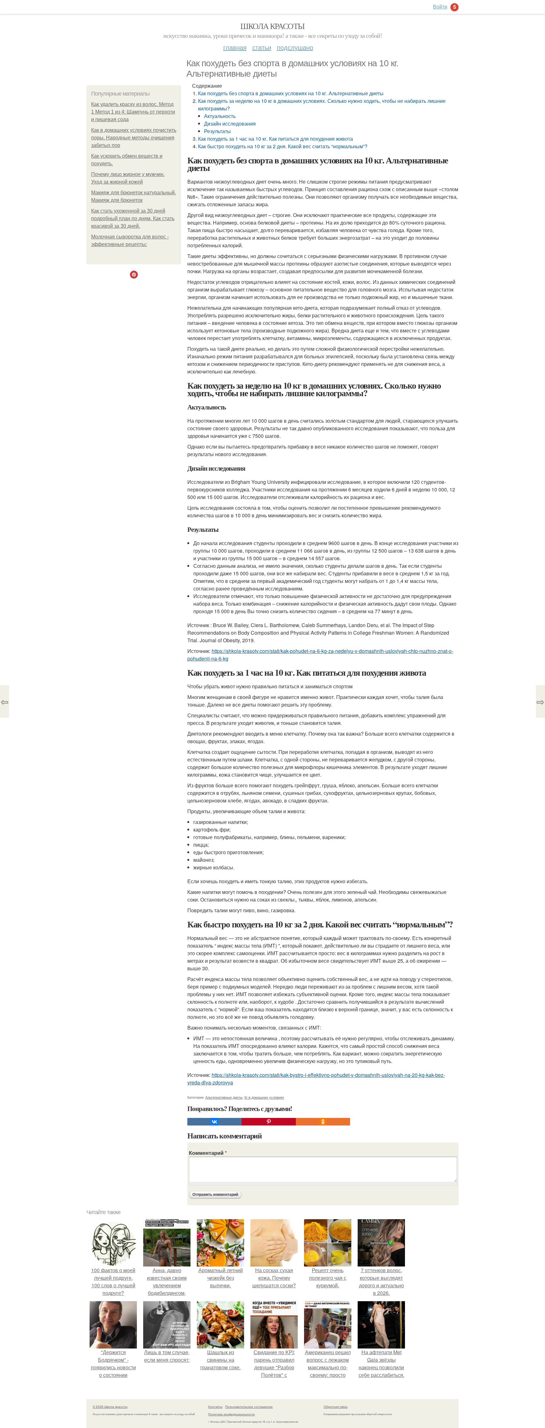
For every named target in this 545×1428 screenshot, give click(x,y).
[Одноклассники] (323, 1121)
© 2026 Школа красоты (110, 1406)
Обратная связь (336, 1406)
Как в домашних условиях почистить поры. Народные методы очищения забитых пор (133, 137)
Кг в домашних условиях (264, 1097)
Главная (235, 47)
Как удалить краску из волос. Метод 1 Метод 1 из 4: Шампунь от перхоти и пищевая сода (133, 112)
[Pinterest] (269, 1121)
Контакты (215, 1406)
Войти (440, 6)
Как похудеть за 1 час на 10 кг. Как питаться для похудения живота (275, 138)
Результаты (217, 131)
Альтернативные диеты (224, 1097)
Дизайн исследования (230, 123)
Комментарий (208, 1152)
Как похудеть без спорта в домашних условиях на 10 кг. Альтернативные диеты (291, 93)
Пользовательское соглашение (249, 1406)
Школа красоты (272, 26)
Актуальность (220, 116)
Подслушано (295, 47)
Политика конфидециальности (231, 1414)
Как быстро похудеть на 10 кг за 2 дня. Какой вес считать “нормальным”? (282, 146)
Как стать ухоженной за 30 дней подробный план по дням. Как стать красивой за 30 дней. (132, 218)
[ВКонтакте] (214, 1121)
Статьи (261, 47)
